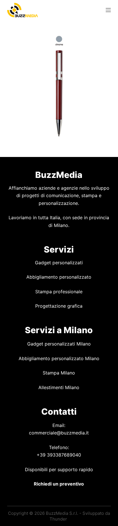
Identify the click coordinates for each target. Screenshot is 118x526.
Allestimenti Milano (58, 387)
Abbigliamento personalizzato (58, 277)
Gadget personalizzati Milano (59, 344)
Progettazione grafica (58, 306)
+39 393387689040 (59, 455)
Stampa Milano (59, 373)
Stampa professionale (58, 291)
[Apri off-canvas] (108, 10)
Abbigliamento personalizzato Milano (59, 358)
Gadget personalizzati (59, 262)
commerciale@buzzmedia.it (59, 433)
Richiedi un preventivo (59, 484)
